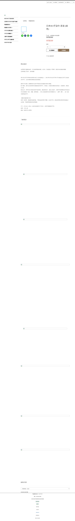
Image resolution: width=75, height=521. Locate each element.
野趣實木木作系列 (8, 27)
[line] (22, 36)
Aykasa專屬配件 (8, 33)
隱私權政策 (37, 515)
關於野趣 (37, 506)
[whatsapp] (28, 36)
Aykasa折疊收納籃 (8, 30)
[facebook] (25, 36)
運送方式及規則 (37, 518)
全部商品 (25, 21)
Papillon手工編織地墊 (9, 39)
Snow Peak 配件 (8, 42)
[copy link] (31, 36)
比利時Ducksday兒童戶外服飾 (10, 21)
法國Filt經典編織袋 (8, 36)
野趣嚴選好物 (7, 24)
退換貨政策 (37, 512)
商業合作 (37, 509)
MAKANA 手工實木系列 (9, 18)
